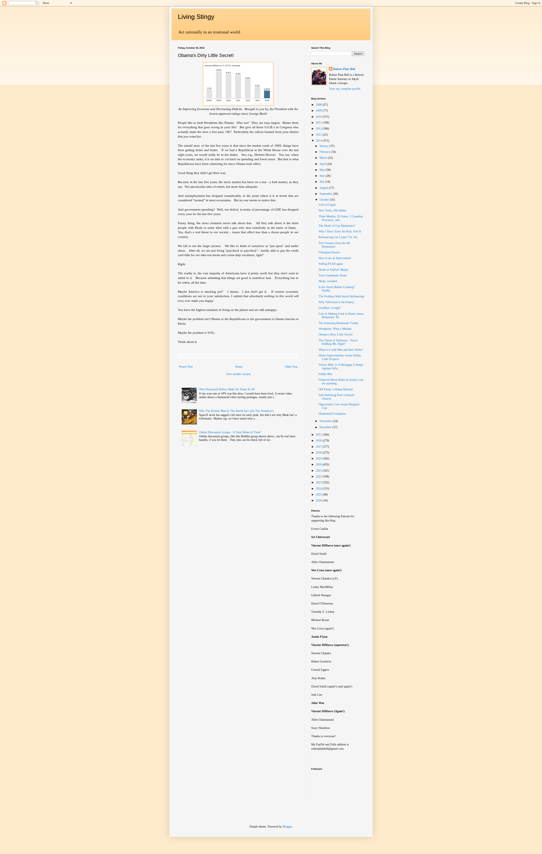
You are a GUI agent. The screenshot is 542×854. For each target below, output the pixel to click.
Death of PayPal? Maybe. (334, 269)
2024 (319, 488)
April (323, 164)
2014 (319, 140)
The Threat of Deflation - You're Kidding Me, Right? (338, 342)
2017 (319, 446)
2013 (319, 134)
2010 (319, 116)
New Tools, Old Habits (332, 210)
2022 (319, 476)
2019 (319, 458)
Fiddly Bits (325, 374)
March (323, 157)
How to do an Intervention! (335, 258)
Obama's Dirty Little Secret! (336, 334)
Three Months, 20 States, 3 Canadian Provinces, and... (341, 218)
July (322, 181)
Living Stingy (196, 16)
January (324, 146)
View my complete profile (344, 88)
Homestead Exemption (332, 413)
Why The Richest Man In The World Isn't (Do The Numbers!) (236, 411)
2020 (319, 464)
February (325, 151)
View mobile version (238, 374)
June (322, 175)
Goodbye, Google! (330, 307)
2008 (319, 104)
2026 (319, 500)
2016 (319, 440)
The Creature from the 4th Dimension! (334, 244)
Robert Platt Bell (344, 69)
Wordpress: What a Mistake (335, 328)
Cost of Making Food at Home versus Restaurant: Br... (341, 315)
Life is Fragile (327, 204)
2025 (319, 494)
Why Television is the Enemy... (337, 302)
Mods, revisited (328, 281)
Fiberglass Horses (329, 252)
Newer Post (186, 366)
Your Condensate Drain (333, 275)
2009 (319, 110)
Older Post (291, 366)
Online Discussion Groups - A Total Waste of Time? (230, 432)
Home (238, 366)
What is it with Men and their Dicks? (341, 349)
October (324, 199)
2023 (319, 482)
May (322, 169)
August (324, 187)
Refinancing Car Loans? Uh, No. (338, 237)
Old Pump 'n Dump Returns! (336, 389)
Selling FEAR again (331, 263)
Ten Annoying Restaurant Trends (338, 323)
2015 (319, 434)
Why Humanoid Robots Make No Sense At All (227, 389)
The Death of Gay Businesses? (337, 225)
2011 (319, 122)
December (325, 427)
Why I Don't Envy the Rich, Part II (340, 231)
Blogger (287, 826)
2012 (319, 128)
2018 (319, 452)
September (326, 193)
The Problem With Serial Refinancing (341, 296)
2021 (319, 470)
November (326, 421)
